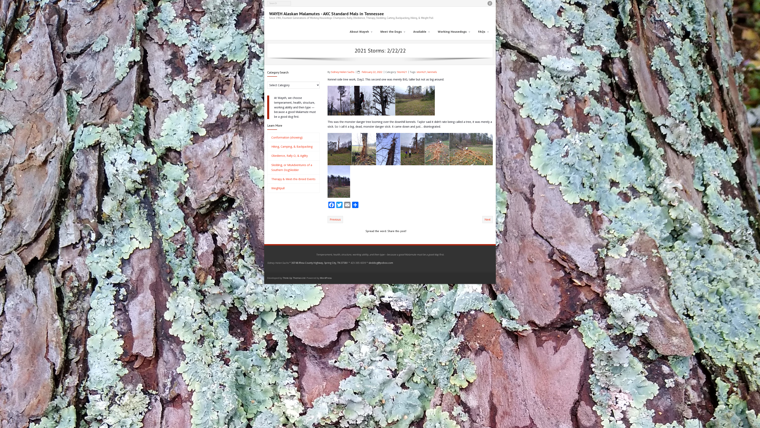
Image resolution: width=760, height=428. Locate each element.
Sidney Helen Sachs (342, 72)
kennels (432, 72)
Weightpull (278, 188)
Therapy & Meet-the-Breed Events (293, 179)
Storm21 (402, 72)
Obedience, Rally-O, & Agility (289, 156)
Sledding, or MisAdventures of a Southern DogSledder (291, 167)
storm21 (421, 72)
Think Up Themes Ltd (294, 277)
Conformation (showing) (287, 137)
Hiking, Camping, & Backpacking (292, 146)
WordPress (326, 277)
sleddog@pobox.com (381, 263)
